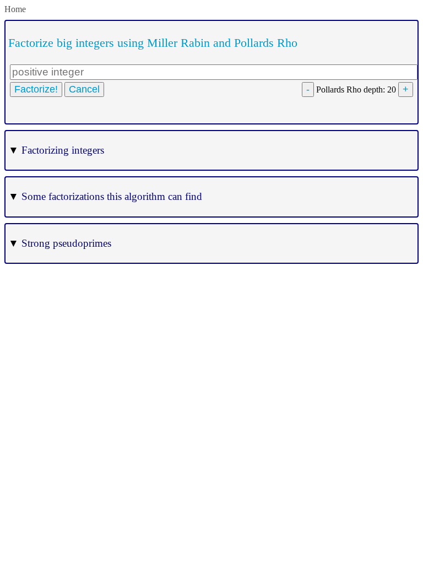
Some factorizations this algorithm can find (105, 196)
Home (15, 9)
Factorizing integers (56, 150)
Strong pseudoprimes (59, 243)
